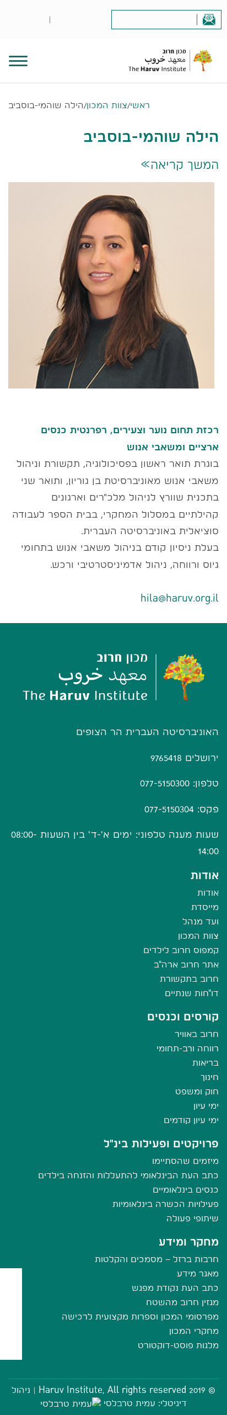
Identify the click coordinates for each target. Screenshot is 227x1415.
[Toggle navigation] (18, 60)
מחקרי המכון (194, 1331)
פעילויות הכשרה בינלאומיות (165, 1204)
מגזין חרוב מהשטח (182, 1302)
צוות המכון (107, 105)
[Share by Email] (11, 1326)
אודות (208, 892)
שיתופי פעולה (192, 1218)
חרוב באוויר (197, 1034)
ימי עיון (206, 1105)
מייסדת (205, 907)
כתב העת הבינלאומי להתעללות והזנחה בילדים (128, 1175)
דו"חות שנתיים (192, 993)
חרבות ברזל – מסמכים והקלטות (157, 1259)
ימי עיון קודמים (191, 1120)
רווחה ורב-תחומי (187, 1048)
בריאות (205, 1062)
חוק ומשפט (197, 1091)
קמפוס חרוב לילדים (181, 950)
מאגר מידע (198, 1273)
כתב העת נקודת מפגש (175, 1288)
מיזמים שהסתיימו (185, 1161)
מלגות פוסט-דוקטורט (178, 1345)
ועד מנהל (200, 921)
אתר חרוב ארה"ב (186, 964)
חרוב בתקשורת (189, 979)
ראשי (140, 105)
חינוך (210, 1077)
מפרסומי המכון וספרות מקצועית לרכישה (140, 1316)
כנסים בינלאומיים (186, 1189)
